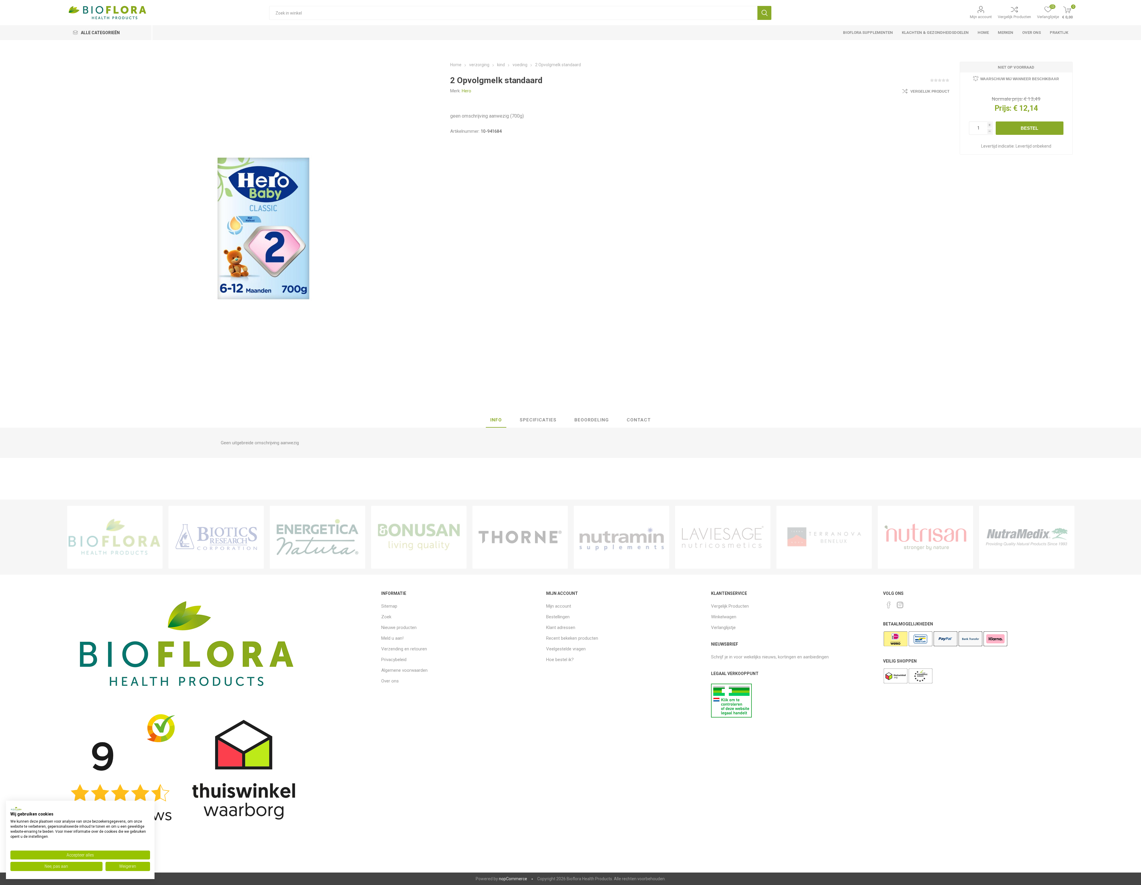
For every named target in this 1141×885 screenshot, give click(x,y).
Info (496, 420)
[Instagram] (900, 605)
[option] (115, 537)
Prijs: (1003, 108)
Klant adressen (560, 627)
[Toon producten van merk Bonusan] (419, 537)
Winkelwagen (723, 617)
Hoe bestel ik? (560, 659)
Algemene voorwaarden (404, 670)
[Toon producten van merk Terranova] (824, 537)
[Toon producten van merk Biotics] (216, 537)
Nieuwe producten (399, 627)
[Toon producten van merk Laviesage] (722, 537)
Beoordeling (591, 420)
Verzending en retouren (404, 649)
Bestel (1029, 128)
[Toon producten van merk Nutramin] (621, 537)
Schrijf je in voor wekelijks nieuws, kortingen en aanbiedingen (770, 657)
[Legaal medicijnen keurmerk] (731, 716)
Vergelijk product (929, 91)
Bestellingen (558, 617)
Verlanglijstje (723, 627)
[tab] (496, 420)
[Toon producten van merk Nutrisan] (925, 537)
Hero (466, 91)
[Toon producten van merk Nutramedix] (1026, 537)
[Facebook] (888, 605)
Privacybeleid (393, 659)
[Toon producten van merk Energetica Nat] (317, 537)
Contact (639, 420)
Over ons (390, 681)
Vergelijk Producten (1014, 17)
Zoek (764, 13)
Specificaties (538, 420)
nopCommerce (513, 878)
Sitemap (389, 606)
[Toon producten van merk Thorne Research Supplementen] (520, 537)
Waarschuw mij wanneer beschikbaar (1019, 79)
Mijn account (981, 17)
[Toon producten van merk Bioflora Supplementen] (115, 537)
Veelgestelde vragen (566, 649)
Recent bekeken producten (572, 638)
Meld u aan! (392, 638)
